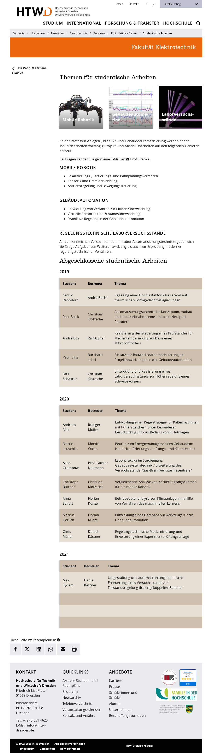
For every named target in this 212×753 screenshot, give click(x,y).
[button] (58, 639)
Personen (99, 33)
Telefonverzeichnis (77, 703)
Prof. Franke (139, 159)
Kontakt (134, 4)
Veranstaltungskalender (82, 709)
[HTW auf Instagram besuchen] (167, 746)
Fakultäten (57, 33)
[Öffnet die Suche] (198, 23)
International (84, 23)
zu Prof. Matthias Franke (29, 70)
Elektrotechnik (78, 33)
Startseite (18, 33)
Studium (53, 23)
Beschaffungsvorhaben (127, 715)
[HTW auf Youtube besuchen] (192, 746)
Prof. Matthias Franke (124, 33)
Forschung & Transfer (132, 23)
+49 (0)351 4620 (35, 720)
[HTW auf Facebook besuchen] (183, 746)
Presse (114, 686)
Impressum (27, 749)
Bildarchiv (70, 691)
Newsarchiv (72, 697)
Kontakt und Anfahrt (79, 715)
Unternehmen (120, 709)
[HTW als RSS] (159, 746)
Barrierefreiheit (70, 749)
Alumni (114, 703)
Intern (119, 4)
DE (147, 4)
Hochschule (178, 23)
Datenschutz (47, 749)
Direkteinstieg (172, 4)
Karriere (115, 680)
